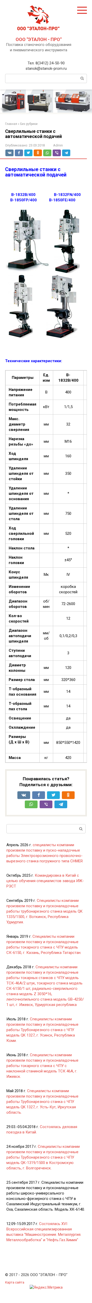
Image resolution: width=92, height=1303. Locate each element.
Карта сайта (14, 1282)
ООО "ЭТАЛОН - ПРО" (39, 39)
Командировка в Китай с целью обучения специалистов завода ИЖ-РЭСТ (45, 881)
